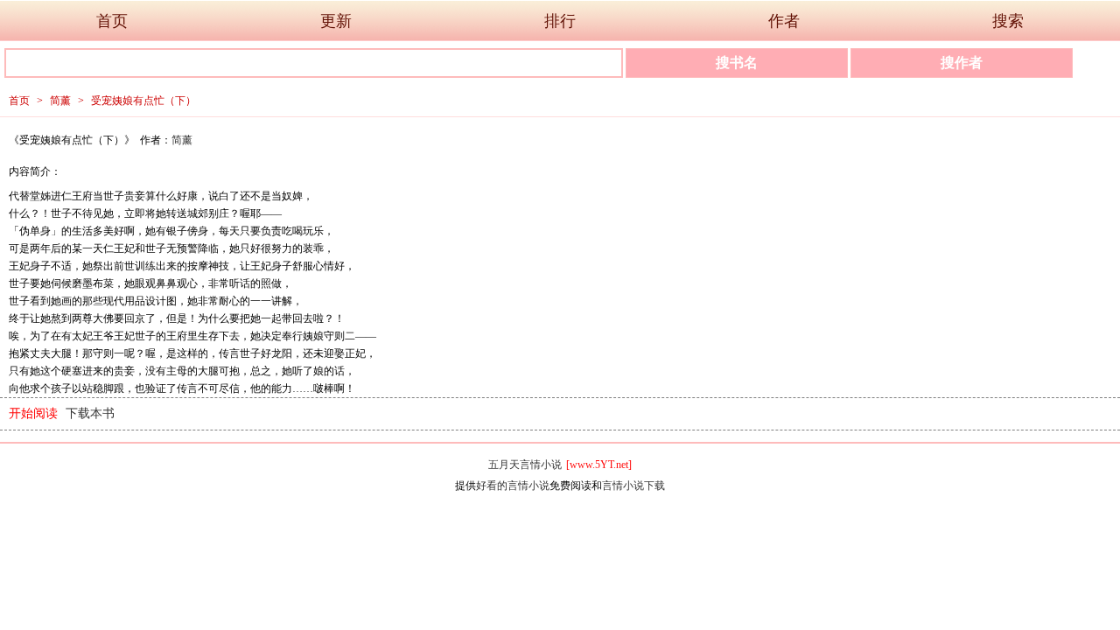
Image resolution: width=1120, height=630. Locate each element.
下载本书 (90, 413)
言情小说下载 (633, 486)
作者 (784, 21)
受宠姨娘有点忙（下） (143, 100)
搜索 (1008, 21)
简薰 (60, 100)
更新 (336, 21)
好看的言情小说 (513, 486)
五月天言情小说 (525, 464)
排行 (560, 21)
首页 (112, 21)
